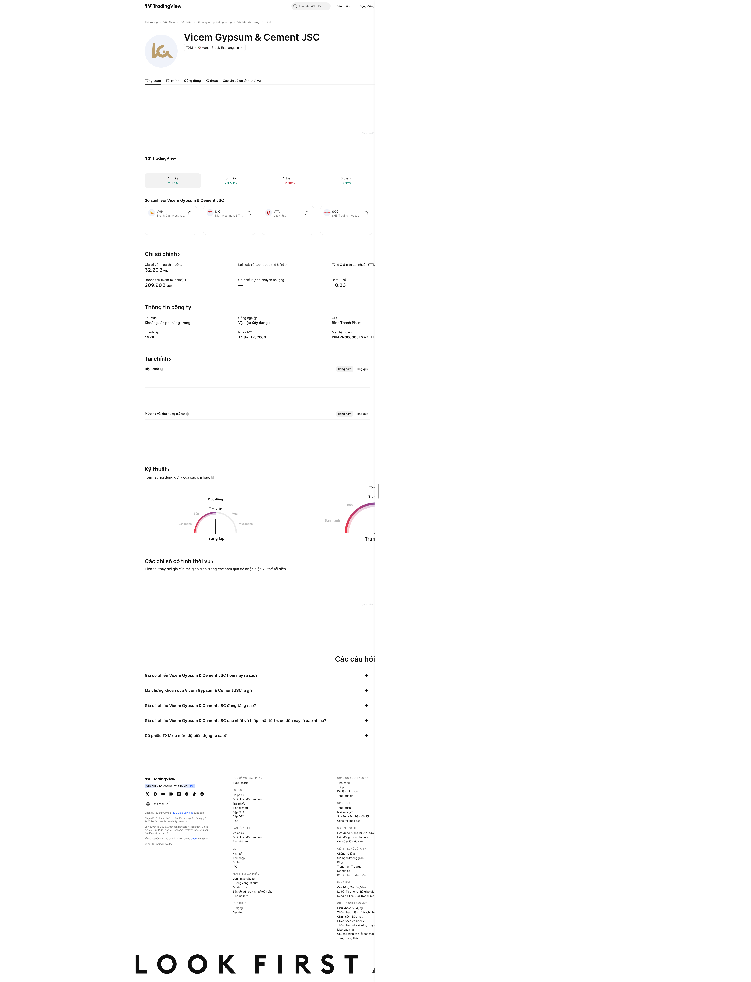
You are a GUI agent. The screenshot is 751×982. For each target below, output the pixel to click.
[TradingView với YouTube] (163, 794)
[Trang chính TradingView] (163, 6)
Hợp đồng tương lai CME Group (357, 832)
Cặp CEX (238, 812)
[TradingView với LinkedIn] (178, 794)
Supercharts (240, 782)
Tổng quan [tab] (153, 81)
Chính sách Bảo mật (350, 916)
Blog (340, 862)
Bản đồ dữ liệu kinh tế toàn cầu (252, 891)
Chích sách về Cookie (351, 921)
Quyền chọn (240, 887)
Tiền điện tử (240, 807)
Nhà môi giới (345, 812)
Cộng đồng (367, 6)
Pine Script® (240, 895)
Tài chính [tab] (172, 81)
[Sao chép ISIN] (372, 337)
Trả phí (341, 787)
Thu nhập (239, 858)
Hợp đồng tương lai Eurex (353, 837)
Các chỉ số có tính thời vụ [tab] (242, 81)
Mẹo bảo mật (345, 929)
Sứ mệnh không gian (350, 858)
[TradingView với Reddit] (202, 794)
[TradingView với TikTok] (194, 794)
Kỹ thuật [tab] (212, 81)
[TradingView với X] (147, 794)
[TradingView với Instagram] (171, 794)
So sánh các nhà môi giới (353, 816)
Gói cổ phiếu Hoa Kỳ (350, 841)
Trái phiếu (239, 803)
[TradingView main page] (160, 779)
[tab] (344, 369)
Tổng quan (344, 807)
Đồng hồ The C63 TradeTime (355, 895)
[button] (353, 6)
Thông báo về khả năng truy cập (358, 925)
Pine (235, 820)
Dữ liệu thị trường (348, 791)
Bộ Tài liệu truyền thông (352, 875)
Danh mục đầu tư (244, 878)
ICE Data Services (183, 812)
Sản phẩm (343, 6)
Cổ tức (237, 862)
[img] (238, 47)
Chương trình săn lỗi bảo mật (355, 933)
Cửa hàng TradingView (351, 887)
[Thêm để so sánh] (190, 213)
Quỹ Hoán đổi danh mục (248, 799)
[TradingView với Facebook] (155, 794)
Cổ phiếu (238, 795)
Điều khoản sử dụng (350, 908)
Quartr (194, 838)
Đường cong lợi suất (245, 883)
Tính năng (343, 782)
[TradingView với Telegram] (186, 794)
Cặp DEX (238, 816)
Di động (238, 908)
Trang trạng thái (347, 938)
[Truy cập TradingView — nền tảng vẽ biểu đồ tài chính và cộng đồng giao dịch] (160, 158)
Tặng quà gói (345, 795)
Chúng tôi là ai (346, 853)
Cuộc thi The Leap (349, 820)
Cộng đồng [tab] (192, 81)
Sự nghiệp (343, 870)
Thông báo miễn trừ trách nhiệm (357, 912)
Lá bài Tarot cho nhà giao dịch (356, 891)
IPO (235, 866)
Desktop (238, 912)
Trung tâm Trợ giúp (349, 866)
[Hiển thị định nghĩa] (185, 264)
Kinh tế (237, 853)
